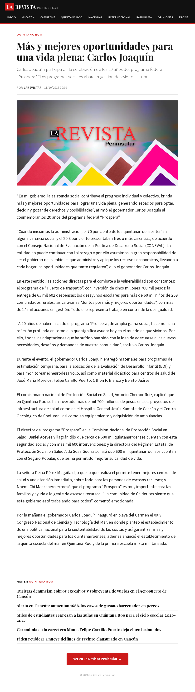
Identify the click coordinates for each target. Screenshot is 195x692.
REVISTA (32, 7)
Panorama (144, 17)
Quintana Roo (72, 17)
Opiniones (165, 17)
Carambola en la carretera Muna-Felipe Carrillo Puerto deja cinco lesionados (89, 629)
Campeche (47, 17)
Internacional (119, 17)
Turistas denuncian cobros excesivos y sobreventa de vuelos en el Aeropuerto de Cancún (92, 593)
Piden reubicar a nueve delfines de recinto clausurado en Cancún (77, 638)
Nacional (95, 17)
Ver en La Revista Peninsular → (97, 658)
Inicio (11, 17)
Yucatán (28, 17)
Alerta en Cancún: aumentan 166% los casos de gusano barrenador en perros (88, 605)
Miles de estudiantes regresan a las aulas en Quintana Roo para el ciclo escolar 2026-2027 (96, 617)
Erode (183, 17)
